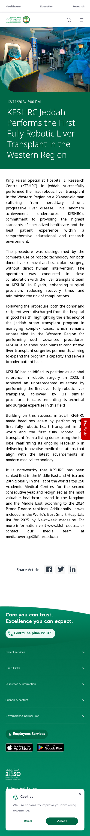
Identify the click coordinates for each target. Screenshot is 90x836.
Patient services (15, 652)
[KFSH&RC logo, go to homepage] (18, 23)
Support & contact (17, 700)
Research (78, 7)
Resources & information (21, 684)
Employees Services (29, 734)
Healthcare (13, 7)
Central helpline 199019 (33, 633)
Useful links (13, 668)
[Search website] (68, 20)
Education (46, 7)
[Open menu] (81, 20)
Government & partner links (22, 716)
